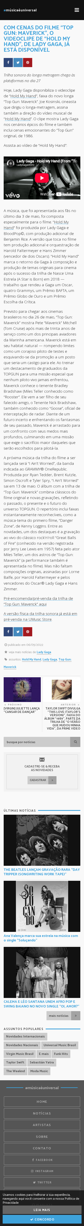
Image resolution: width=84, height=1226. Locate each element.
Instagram (44, 1171)
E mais (44, 1054)
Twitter (44, 1182)
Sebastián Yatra (42, 1062)
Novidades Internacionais (25, 1036)
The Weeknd (15, 1071)
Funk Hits (61, 1054)
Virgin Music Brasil (19, 1054)
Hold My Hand (23, 95)
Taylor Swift (15, 1062)
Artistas (42, 1125)
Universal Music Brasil (60, 1045)
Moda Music (39, 1071)
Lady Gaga (44, 652)
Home (42, 1102)
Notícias (42, 1113)
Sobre (42, 1137)
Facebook (44, 1160)
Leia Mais (42, 1210)
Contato (42, 1148)
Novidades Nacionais (22, 1045)
